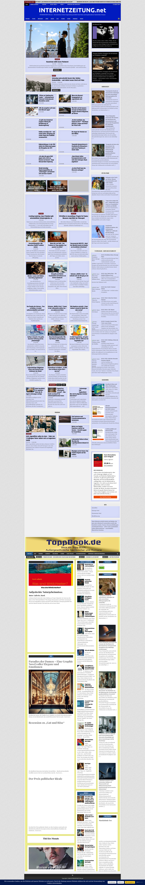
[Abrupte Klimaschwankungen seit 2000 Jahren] (98, 417)
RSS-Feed (54, 63)
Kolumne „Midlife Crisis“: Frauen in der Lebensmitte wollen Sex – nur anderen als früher (57, 308)
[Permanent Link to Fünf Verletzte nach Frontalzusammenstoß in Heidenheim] (65, 419)
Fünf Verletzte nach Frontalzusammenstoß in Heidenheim (79, 418)
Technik (63, 19)
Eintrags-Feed (95, 510)
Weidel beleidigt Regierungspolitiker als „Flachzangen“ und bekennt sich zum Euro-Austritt (46, 170)
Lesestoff (44, 4)
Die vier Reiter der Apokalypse (101, 24)
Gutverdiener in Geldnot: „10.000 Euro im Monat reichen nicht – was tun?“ (57, 369)
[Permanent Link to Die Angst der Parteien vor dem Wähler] (65, 135)
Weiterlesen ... (58, 70)
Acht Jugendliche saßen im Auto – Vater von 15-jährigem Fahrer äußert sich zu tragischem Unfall (40, 438)
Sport (47, 19)
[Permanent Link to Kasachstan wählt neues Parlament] (57, 40)
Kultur (62, 4)
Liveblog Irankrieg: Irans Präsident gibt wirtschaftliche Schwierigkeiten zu (41, 217)
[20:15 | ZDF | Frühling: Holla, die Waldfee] (96, 347)
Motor (68, 19)
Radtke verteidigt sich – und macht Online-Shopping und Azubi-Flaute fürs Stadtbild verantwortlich (47, 134)
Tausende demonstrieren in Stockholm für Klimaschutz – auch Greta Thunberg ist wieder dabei (80, 147)
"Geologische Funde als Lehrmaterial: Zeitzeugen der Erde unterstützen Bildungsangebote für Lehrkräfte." (112, 94)
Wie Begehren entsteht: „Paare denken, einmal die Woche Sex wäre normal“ (79, 308)
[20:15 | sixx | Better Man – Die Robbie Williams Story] (96, 281)
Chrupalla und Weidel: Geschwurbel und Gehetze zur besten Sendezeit (57, 275)
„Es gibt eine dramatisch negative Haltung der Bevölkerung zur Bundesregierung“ (46, 122)
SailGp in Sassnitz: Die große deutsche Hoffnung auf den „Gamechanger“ (35, 338)
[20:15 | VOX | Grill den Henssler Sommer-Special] (96, 366)
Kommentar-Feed (96, 513)
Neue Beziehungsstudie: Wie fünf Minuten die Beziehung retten (57, 338)
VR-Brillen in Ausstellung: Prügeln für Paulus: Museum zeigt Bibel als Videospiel (73, 217)
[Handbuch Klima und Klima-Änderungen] (98, 396)
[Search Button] (119, 19)
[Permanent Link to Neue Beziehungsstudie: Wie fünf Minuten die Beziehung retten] (57, 330)
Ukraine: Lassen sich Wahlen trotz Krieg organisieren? (36, 277)
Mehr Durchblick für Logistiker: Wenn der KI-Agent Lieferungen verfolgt (35, 391)
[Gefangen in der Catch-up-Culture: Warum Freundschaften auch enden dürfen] (98, 189)
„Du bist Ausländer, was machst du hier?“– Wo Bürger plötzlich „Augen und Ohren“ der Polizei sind (80, 122)
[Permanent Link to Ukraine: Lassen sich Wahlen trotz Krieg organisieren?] (35, 268)
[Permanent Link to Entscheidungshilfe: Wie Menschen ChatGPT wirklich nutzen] (35, 236)
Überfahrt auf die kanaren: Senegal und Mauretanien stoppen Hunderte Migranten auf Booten (80, 110)
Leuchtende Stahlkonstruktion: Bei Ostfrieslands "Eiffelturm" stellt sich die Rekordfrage (111, 229)
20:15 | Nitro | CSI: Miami (107, 309)
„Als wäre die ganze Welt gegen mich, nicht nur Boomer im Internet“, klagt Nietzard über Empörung (46, 159)
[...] (109, 46)
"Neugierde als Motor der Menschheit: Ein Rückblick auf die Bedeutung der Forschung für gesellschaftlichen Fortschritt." (112, 149)
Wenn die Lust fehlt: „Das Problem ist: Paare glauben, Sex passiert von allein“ (57, 188)
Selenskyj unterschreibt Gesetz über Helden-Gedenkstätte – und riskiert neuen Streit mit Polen (68, 79)
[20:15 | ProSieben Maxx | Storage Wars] (96, 262)
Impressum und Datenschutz (73, 4)
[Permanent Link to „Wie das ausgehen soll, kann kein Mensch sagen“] (32, 111)
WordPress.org (96, 516)
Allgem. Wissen (53, 4)
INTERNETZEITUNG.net (72, 10)
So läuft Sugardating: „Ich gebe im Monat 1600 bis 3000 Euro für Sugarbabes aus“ (79, 338)
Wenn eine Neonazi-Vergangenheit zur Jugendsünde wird (77, 97)
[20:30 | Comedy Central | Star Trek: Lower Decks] (96, 329)
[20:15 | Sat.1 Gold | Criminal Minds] (96, 294)
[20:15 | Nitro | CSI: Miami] (96, 317)
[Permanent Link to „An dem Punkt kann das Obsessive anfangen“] (65, 171)
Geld (58, 19)
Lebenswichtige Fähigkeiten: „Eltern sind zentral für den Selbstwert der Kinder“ (35, 369)
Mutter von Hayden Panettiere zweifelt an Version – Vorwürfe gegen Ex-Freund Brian (79, 429)
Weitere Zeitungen (34, 4)
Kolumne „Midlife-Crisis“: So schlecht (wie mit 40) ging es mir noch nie (79, 275)
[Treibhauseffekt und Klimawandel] (98, 440)
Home (27, 4)
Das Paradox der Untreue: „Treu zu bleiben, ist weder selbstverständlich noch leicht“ (36, 308)
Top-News (28, 19)
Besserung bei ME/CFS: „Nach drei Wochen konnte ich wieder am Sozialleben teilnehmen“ (78, 188)
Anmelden (94, 507)
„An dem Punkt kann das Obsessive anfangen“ (79, 169)
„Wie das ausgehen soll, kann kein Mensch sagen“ (47, 109)
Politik (33, 19)
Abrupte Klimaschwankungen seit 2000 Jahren (111, 407)
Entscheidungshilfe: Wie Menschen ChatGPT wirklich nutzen (36, 188)
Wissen (81, 19)
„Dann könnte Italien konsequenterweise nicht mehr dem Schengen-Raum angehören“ (79, 159)
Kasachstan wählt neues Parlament (57, 62)
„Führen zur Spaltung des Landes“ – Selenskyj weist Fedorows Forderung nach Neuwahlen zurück (46, 98)
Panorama (75, 19)
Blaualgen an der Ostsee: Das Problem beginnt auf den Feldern (80, 452)
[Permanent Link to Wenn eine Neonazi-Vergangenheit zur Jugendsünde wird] (65, 98)
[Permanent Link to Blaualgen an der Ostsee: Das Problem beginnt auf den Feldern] (65, 454)
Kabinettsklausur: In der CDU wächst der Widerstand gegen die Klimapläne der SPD (47, 146)
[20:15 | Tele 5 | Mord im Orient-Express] (96, 305)
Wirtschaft (40, 19)
